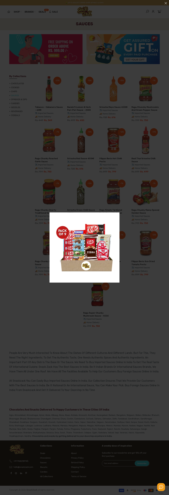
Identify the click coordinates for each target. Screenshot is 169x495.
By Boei (161, 493)
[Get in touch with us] (161, 487)
